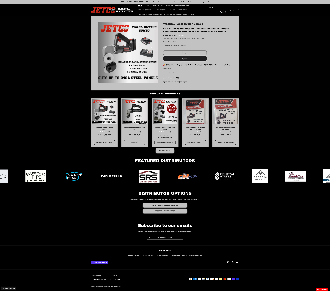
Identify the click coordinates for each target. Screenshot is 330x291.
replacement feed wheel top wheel (225, 128)
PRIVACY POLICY (134, 255)
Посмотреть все (165, 151)
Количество (167, 68)
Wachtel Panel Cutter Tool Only (134, 128)
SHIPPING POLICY (163, 255)
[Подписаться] (180, 237)
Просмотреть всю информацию (175, 82)
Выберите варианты (104, 142)
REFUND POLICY (149, 255)
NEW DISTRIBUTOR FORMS (192, 255)
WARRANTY (176, 255)
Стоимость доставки (170, 38)
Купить (185, 59)
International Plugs (169, 42)
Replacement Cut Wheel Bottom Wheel (195, 128)
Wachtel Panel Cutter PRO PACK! (165, 128)
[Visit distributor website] (30, 176)
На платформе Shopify (114, 286)
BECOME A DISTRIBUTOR (165, 211)
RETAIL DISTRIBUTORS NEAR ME (165, 205)
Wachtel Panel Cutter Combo (104, 128)
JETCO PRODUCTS (101, 286)
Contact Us (323, 289)
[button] (230, 10)
